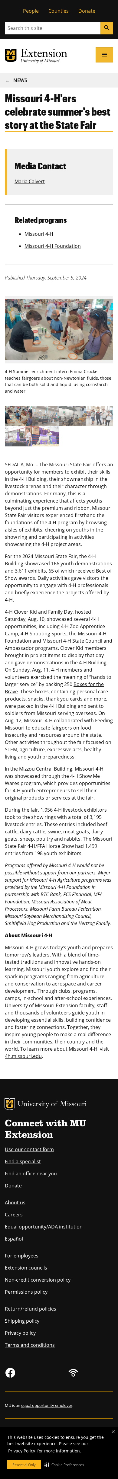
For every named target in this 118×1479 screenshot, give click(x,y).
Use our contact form (29, 1149)
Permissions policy (26, 1292)
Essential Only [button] (24, 1464)
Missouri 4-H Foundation (53, 246)
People (31, 11)
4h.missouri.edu (23, 1056)
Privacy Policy (21, 1451)
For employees (21, 1255)
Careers (14, 1214)
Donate (86, 11)
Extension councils (26, 1267)
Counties (58, 11)
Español (14, 1238)
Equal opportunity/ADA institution (44, 1226)
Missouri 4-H (39, 234)
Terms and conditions (30, 1345)
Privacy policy (20, 1333)
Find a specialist (23, 1161)
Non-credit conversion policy (37, 1279)
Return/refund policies (30, 1308)
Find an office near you (31, 1173)
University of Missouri (52, 1104)
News (20, 80)
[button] (64, 1464)
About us (15, 1202)
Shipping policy (22, 1321)
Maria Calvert (30, 181)
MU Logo (10, 1104)
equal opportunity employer (46, 1405)
